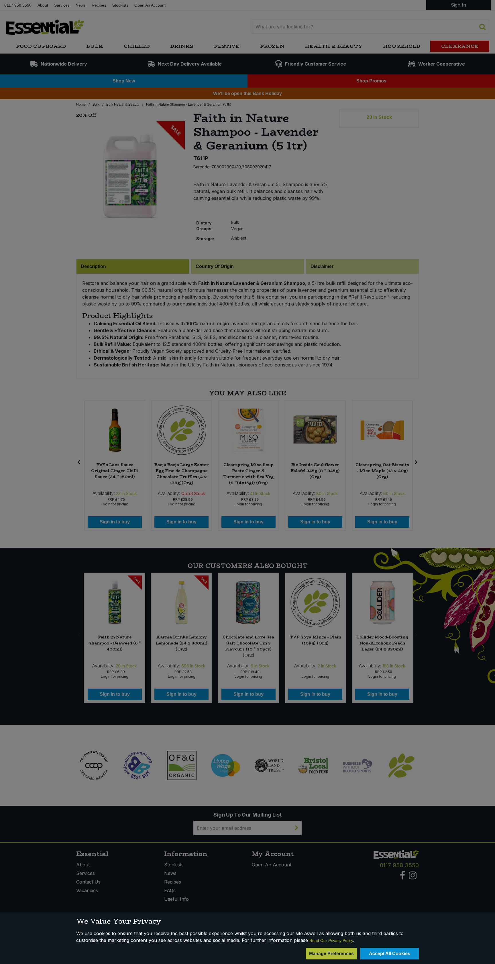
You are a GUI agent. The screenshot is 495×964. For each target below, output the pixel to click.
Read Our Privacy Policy (331, 940)
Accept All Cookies (389, 953)
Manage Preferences (331, 953)
